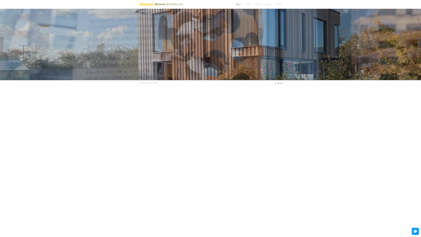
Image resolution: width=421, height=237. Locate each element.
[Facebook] (275, 83)
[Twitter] (278, 83)
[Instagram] (281, 83)
